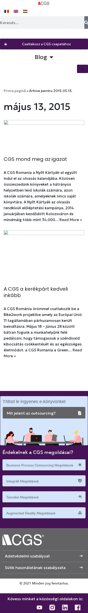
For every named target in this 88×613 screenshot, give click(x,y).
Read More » (70, 219)
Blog (41, 57)
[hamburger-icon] (82, 69)
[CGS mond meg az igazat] (44, 135)
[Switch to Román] (6, 11)
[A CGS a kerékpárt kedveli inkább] (44, 255)
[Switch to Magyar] (25, 11)
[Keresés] (86, 22)
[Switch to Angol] (16, 11)
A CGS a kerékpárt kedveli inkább (36, 292)
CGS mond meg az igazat (35, 159)
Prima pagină (15, 91)
